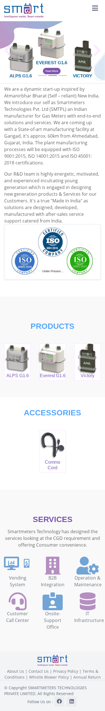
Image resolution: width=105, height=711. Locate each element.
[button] (8, 50)
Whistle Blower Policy (49, 677)
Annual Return (87, 677)
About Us (15, 671)
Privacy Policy (65, 671)
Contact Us (39, 671)
